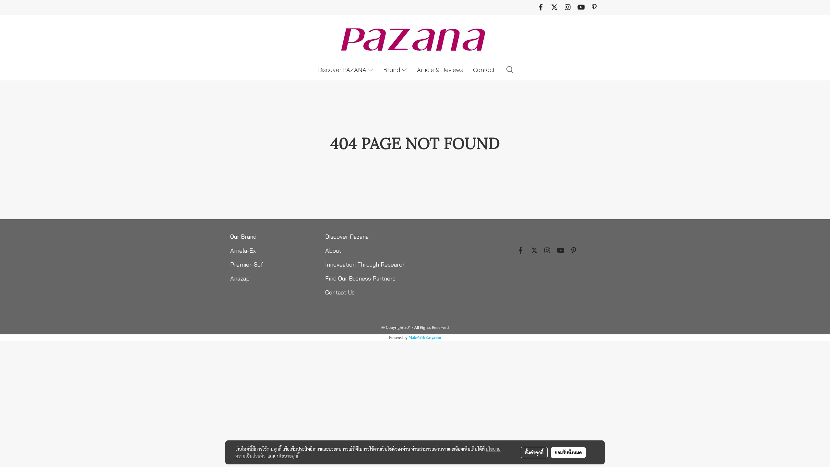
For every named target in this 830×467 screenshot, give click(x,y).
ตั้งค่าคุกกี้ (534, 452)
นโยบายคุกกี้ (288, 456)
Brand (392, 70)
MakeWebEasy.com (425, 337)
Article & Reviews (440, 70)
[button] (510, 70)
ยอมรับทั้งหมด (568, 452)
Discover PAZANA (343, 70)
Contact (484, 70)
